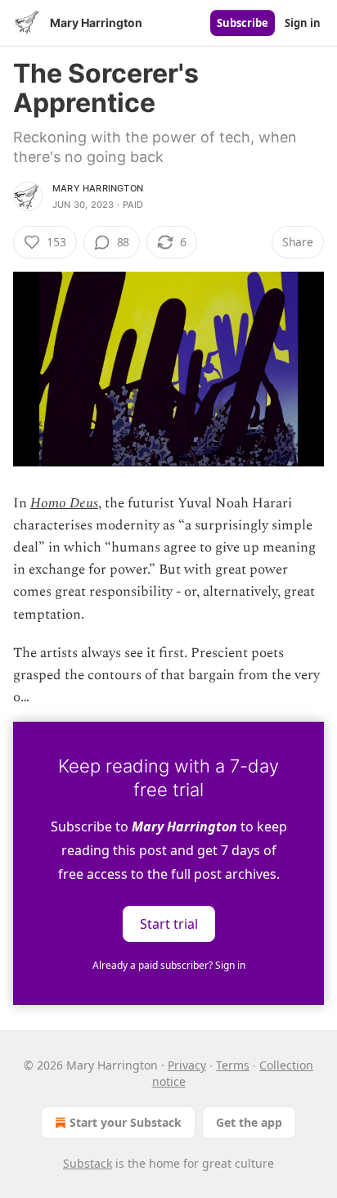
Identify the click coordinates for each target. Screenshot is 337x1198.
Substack (87, 1163)
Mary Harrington (97, 188)
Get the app (249, 1122)
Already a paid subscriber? (168, 965)
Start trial (169, 924)
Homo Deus (64, 503)
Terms (232, 1065)
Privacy (187, 1065)
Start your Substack (126, 1122)
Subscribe (242, 23)
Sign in (303, 23)
